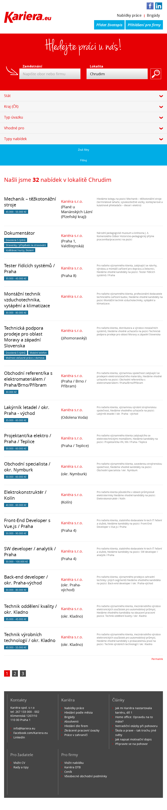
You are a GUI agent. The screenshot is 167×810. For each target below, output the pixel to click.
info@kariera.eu (24, 728)
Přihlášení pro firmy (144, 24)
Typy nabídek (15, 138)
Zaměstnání (31, 66)
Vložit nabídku (74, 763)
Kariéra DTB (72, 767)
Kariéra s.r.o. (72, 201)
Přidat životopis (109, 24)
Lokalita (96, 66)
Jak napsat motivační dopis (133, 739)
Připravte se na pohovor (131, 744)
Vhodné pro (14, 127)
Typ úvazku (13, 117)
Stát (7, 95)
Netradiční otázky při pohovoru (136, 726)
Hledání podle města (78, 712)
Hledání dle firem (76, 726)
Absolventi (71, 721)
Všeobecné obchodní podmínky (85, 776)
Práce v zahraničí (76, 735)
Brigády (153, 15)
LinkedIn (19, 737)
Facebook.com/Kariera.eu (30, 733)
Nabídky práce (129, 15)
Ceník (68, 772)
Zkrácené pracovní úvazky (81, 730)
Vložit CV (19, 763)
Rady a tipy (21, 767)
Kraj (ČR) (11, 106)
